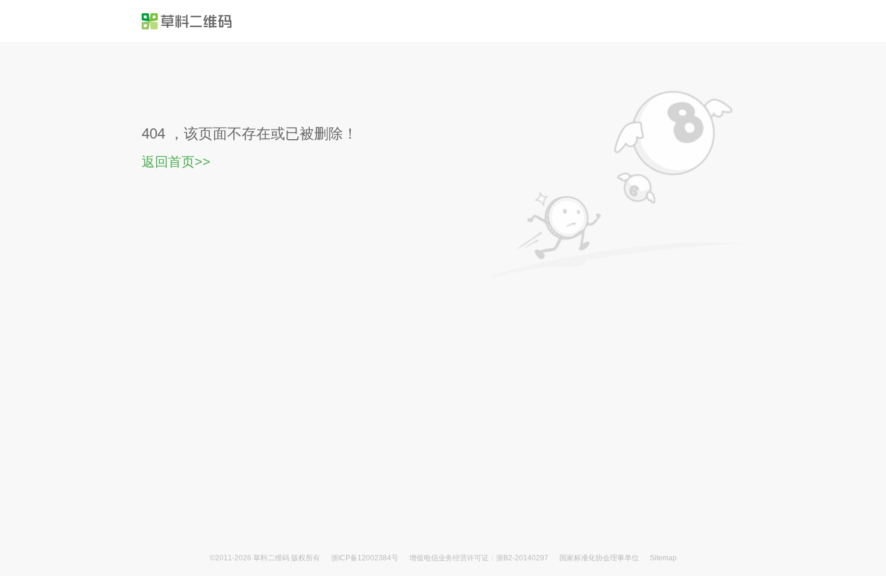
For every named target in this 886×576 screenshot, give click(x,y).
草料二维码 (271, 558)
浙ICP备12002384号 (365, 558)
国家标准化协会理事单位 (599, 558)
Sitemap (663, 558)
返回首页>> (176, 161)
